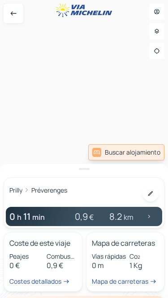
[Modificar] (150, 193)
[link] (126, 152)
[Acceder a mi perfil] (156, 12)
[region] (84, 149)
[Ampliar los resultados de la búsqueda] (84, 169)
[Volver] (13, 13)
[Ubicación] (156, 51)
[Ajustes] (156, 31)
